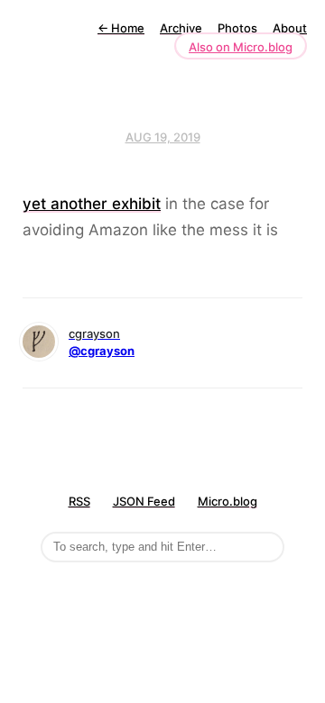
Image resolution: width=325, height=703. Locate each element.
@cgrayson (102, 350)
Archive (181, 28)
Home (121, 28)
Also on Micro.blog (240, 47)
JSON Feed (144, 501)
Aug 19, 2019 (162, 137)
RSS (79, 501)
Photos (237, 28)
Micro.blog (227, 501)
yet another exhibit (92, 204)
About (290, 28)
